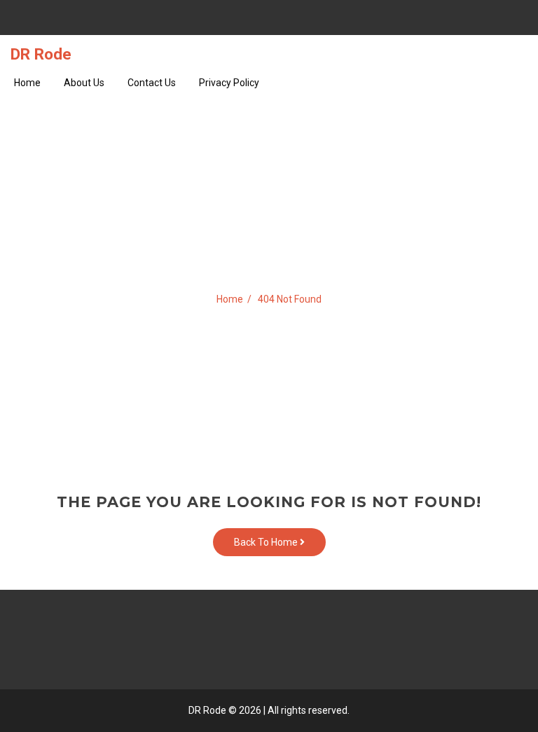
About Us (84, 82)
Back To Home (267, 542)
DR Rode (41, 54)
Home (27, 82)
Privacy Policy (229, 82)
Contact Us (151, 82)
